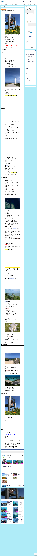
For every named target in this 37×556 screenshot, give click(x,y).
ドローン (27, 73)
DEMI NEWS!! (27, 68)
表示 (5, 49)
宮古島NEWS (27, 78)
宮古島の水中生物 (28, 80)
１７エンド (8, 58)
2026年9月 (34, 26)
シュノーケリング (28, 71)
